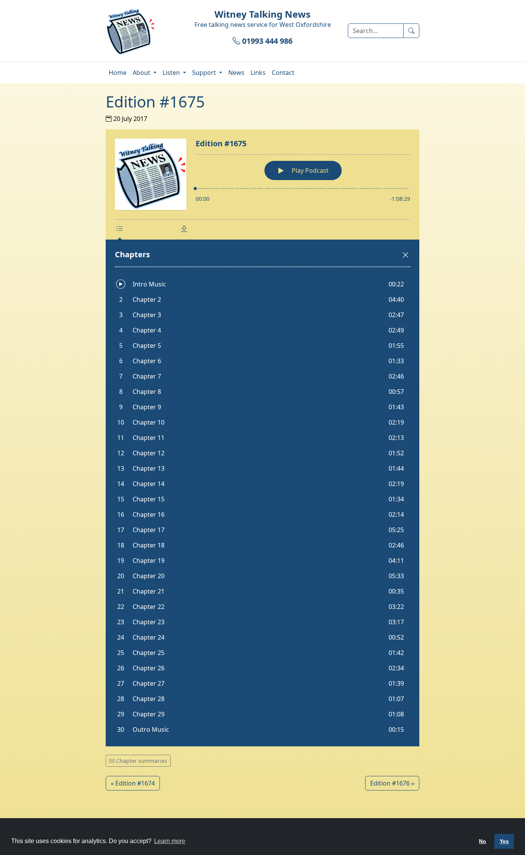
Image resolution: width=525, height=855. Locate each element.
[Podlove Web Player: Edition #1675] (262, 437)
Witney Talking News (262, 14)
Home (117, 72)
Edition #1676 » (392, 783)
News (236, 72)
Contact (283, 72)
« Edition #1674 (133, 783)
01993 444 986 (266, 41)
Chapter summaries (141, 760)
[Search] (411, 30)
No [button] (482, 841)
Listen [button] (172, 72)
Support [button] (205, 72)
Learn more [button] (169, 841)
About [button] (142, 72)
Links (258, 72)
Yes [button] (504, 841)
